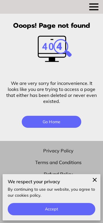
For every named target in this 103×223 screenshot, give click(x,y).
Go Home (51, 121)
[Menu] (93, 7)
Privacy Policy (58, 151)
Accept (51, 209)
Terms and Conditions (58, 162)
